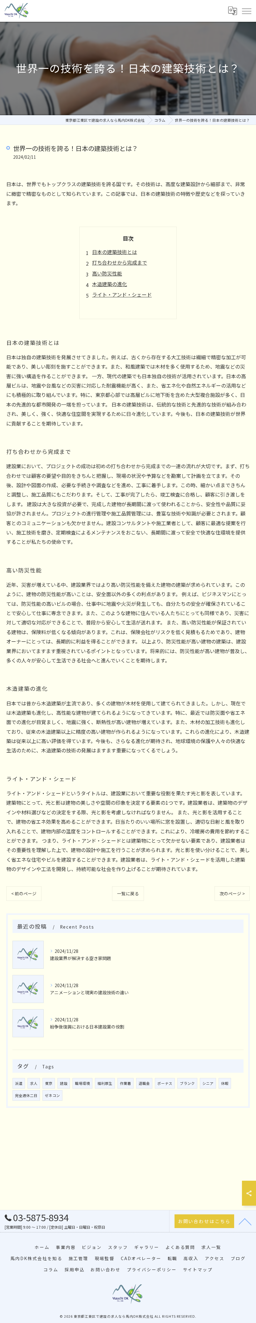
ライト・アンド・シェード (122, 294)
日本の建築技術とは (114, 252)
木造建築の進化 (109, 284)
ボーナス (164, 1083)
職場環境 (82, 1083)
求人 (33, 1083)
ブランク (187, 1083)
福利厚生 (104, 1083)
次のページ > (232, 893)
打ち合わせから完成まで (119, 262)
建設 (63, 1083)
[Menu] (246, 11)
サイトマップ (198, 1269)
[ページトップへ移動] (245, 1221)
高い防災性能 (107, 273)
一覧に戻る (128, 893)
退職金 (144, 1083)
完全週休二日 (26, 1095)
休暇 (225, 1083)
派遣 (18, 1083)
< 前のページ (24, 893)
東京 (48, 1083)
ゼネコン (52, 1095)
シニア (208, 1083)
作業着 (125, 1083)
